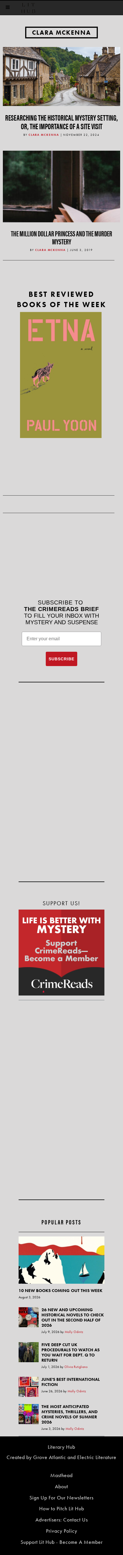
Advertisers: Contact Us (61, 1519)
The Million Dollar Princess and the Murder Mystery (61, 237)
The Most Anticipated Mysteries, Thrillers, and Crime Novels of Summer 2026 (69, 1414)
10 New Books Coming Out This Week (60, 1290)
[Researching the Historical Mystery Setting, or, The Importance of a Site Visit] (61, 75)
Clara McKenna (61, 32)
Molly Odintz (74, 1332)
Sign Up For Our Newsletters (61, 1497)
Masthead (61, 1475)
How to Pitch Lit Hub (61, 1508)
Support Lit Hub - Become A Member (62, 1542)
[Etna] (61, 375)
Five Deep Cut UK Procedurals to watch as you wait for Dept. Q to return (70, 1352)
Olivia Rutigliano (76, 1366)
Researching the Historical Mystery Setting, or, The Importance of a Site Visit (61, 121)
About (61, 1486)
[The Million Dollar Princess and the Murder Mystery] (61, 208)
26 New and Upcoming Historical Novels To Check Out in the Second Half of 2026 (72, 1317)
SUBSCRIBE (61, 659)
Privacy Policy (61, 1530)
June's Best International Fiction (70, 1382)
